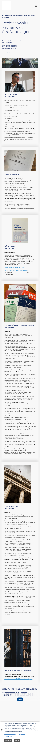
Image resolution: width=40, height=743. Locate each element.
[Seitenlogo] (6, 5)
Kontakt (20, 699)
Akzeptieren (8, 740)
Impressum (22, 734)
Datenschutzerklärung (10, 734)
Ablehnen (17, 740)
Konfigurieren (8, 736)
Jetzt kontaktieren (7, 52)
